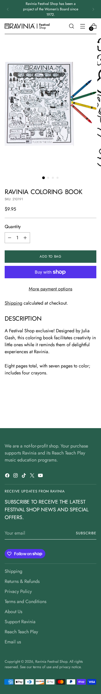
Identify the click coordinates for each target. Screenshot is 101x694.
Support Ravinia (20, 621)
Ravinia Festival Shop (51, 661)
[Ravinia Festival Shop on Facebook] (8, 476)
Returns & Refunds (22, 581)
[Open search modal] (71, 26)
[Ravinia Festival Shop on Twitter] (33, 476)
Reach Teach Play (21, 631)
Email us (13, 641)
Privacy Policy (18, 591)
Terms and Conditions (25, 601)
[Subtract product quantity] (9, 238)
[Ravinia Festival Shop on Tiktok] (24, 476)
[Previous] (7, 9)
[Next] (93, 9)
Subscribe (86, 533)
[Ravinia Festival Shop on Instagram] (16, 476)
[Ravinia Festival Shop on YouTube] (41, 476)
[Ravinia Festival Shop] (28, 26)
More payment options (50, 289)
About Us (13, 611)
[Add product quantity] (25, 238)
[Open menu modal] (82, 26)
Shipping (13, 303)
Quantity (13, 226)
